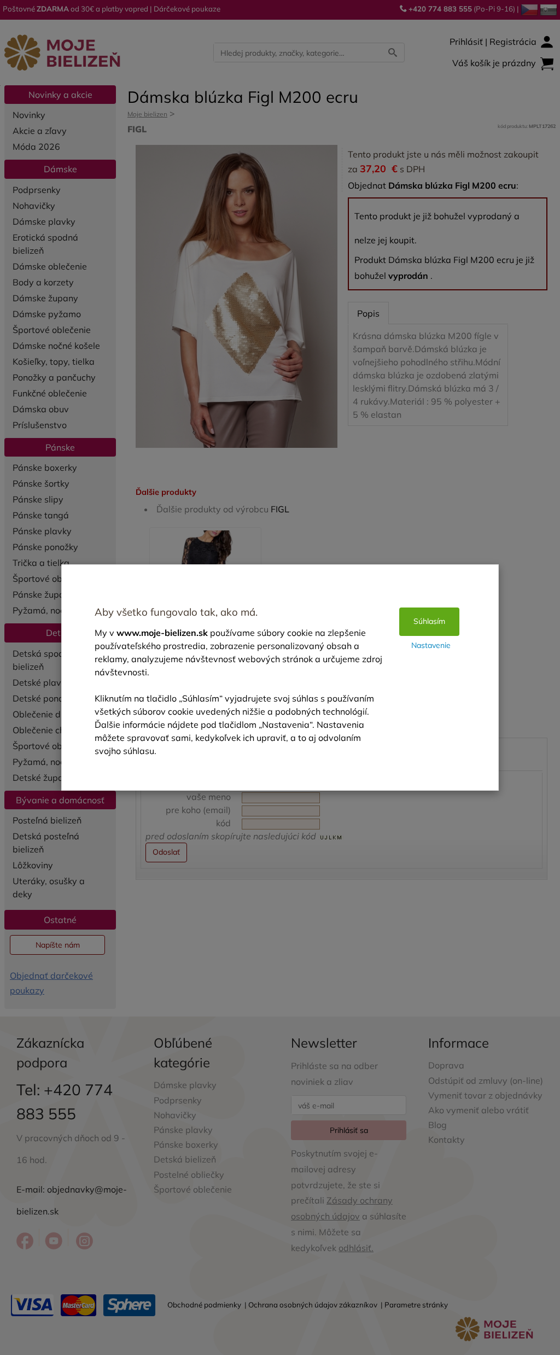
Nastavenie (431, 645)
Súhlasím (429, 621)
